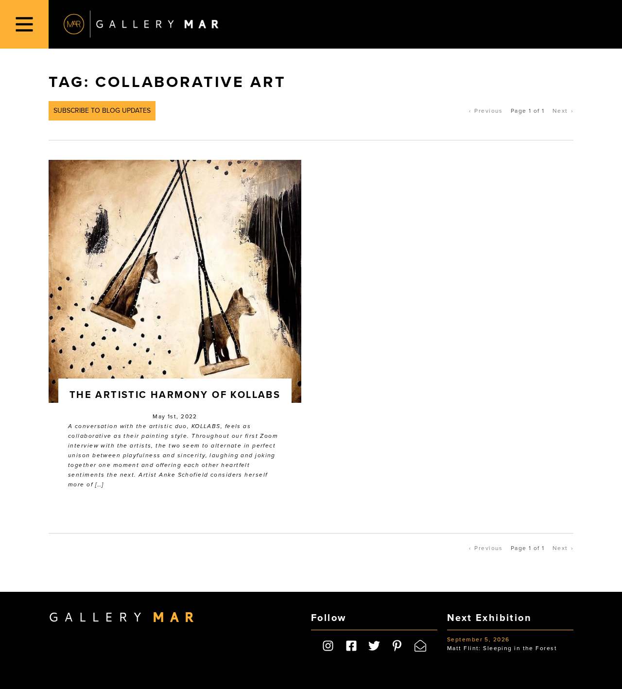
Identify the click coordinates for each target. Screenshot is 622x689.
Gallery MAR (141, 24)
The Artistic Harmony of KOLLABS (174, 395)
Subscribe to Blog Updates (102, 110)
